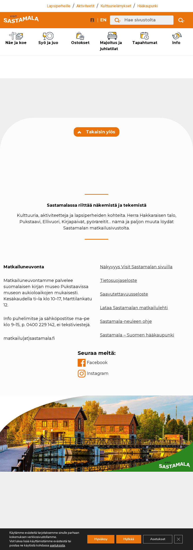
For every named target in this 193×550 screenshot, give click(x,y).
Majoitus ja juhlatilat (111, 45)
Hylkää (128, 539)
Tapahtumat (144, 42)
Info (176, 42)
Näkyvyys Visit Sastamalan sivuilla (136, 266)
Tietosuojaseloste (118, 280)
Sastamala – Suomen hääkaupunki (137, 335)
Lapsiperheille (58, 6)
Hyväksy (100, 539)
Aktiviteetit (85, 6)
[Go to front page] (21, 20)
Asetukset (157, 539)
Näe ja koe (16, 42)
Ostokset (80, 42)
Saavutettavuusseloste (124, 294)
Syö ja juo (48, 42)
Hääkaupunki (147, 6)
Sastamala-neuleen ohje (126, 321)
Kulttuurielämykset (116, 6)
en (103, 20)
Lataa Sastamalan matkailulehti (134, 307)
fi (92, 20)
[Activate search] (181, 20)
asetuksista (57, 545)
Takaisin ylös (100, 132)
